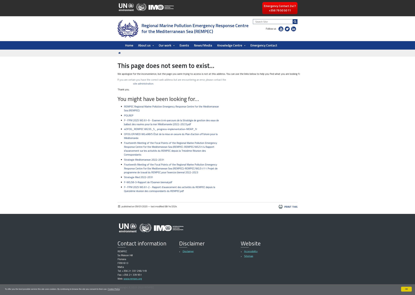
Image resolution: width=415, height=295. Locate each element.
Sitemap (248, 256)
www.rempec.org (133, 279)
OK (406, 289)
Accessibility (251, 251)
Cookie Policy (114, 289)
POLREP (128, 115)
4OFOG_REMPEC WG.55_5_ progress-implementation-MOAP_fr (160, 129)
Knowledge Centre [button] (229, 45)
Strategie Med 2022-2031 (138, 177)
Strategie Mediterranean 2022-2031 (144, 160)
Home (129, 45)
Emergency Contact (263, 45)
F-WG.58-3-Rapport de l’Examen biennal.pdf (148, 182)
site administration (143, 83)
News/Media (203, 45)
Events (184, 45)
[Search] (295, 21)
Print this (290, 207)
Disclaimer (188, 251)
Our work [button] (165, 45)
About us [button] (144, 45)
